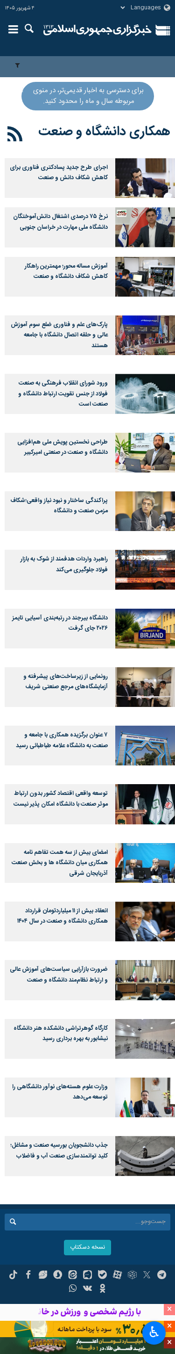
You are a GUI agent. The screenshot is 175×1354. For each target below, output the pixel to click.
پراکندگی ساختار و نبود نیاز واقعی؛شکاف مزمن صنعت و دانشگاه (59, 506)
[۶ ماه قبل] (145, 687)
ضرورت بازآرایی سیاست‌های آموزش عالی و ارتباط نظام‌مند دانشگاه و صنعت (59, 975)
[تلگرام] (161, 1275)
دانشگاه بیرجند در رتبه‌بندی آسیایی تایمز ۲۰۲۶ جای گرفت (60, 623)
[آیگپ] (87, 1275)
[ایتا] (72, 1275)
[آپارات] (117, 1275)
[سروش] (57, 1275)
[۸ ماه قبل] (145, 804)
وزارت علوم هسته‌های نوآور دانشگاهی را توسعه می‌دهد (60, 1092)
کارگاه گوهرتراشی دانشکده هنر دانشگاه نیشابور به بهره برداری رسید (61, 1034)
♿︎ (154, 1332)
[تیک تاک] (13, 1275)
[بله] (102, 1275)
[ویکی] (87, 1289)
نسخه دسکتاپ (87, 1247)
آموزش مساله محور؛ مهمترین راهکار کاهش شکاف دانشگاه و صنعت (66, 272)
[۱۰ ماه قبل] (145, 1097)
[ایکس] (146, 1275)
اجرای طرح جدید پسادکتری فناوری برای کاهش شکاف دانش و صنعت (59, 173)
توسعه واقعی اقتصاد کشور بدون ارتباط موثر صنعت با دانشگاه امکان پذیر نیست (61, 799)
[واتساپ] (72, 1289)
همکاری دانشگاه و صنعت (104, 132)
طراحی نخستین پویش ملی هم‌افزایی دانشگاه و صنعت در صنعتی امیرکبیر (62, 447)
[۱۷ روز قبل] (145, 227)
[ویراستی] (43, 1275)
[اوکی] (102, 1289)
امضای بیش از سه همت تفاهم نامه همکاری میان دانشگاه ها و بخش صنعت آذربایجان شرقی (60, 863)
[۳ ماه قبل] (145, 335)
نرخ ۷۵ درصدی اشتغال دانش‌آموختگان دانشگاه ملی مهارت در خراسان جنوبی (60, 222)
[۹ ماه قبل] (145, 921)
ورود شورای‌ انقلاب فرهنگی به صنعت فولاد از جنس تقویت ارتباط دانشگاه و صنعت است (63, 394)
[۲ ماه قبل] (145, 277)
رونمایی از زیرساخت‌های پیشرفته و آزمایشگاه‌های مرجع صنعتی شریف (65, 682)
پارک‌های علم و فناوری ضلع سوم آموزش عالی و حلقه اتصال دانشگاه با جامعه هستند (59, 335)
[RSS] (15, 136)
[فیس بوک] (28, 1275)
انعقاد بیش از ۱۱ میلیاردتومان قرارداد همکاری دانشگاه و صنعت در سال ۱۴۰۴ (62, 916)
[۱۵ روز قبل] (145, 178)
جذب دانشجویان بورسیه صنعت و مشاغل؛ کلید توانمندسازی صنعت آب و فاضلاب (59, 1151)
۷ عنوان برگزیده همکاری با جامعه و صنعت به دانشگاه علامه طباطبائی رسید (62, 740)
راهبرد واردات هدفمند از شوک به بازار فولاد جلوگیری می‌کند (64, 564)
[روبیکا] (132, 1275)
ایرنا (97, 30)
